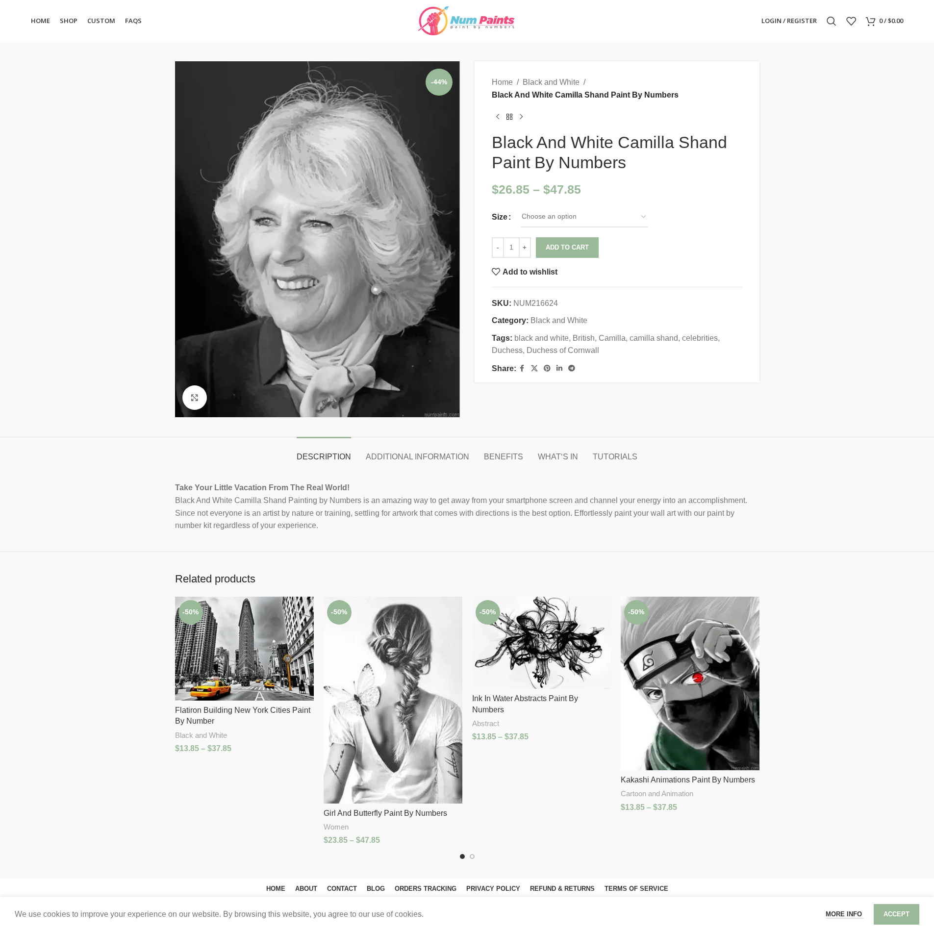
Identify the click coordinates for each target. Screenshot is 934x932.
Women (336, 827)
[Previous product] (498, 117)
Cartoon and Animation (657, 793)
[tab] (324, 452)
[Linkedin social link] (559, 368)
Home (502, 82)
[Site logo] (467, 20)
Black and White (551, 82)
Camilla (612, 338)
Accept (896, 914)
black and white (541, 338)
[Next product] (521, 117)
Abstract (485, 723)
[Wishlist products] (851, 21)
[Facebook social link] (522, 368)
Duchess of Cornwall (563, 350)
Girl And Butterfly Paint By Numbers (385, 813)
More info (845, 914)
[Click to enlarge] (194, 397)
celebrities (700, 338)
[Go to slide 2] (472, 856)
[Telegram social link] (571, 368)
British (584, 338)
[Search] (831, 21)
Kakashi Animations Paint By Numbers (688, 780)
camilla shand (654, 338)
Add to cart (567, 247)
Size (499, 217)
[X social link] (534, 368)
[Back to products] (509, 117)
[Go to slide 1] (462, 856)
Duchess (507, 350)
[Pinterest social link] (547, 368)
